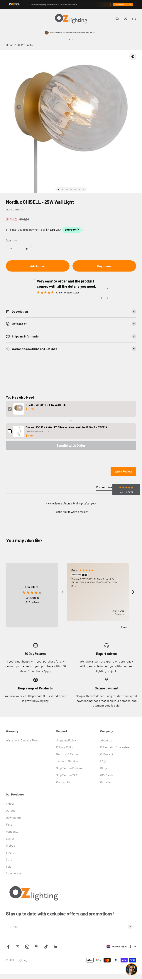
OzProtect (106, 754)
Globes (10, 845)
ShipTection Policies (69, 768)
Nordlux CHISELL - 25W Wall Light (46, 405)
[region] (98, 592)
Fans (9, 824)
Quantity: (12, 240)
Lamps (10, 838)
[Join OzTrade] (71, 4)
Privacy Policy (65, 747)
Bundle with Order (71, 445)
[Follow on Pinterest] (36, 946)
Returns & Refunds (68, 754)
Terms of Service (67, 761)
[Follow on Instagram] (27, 946)
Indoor (10, 803)
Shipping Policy (66, 740)
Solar (9, 866)
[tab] (107, 488)
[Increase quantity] (26, 248)
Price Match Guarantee (114, 747)
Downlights (13, 817)
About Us (106, 740)
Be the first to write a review (71, 511)
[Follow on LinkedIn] (55, 946)
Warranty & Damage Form (22, 740)
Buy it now (104, 266)
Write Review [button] (123, 471)
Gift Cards (106, 775)
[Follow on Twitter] (17, 946)
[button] (71, 511)
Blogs (104, 768)
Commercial (13, 873)
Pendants (12, 831)
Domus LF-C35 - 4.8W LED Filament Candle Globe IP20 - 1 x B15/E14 (66, 427)
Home (9, 45)
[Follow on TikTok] (46, 946)
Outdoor (11, 810)
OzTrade (105, 782)
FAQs (103, 761)
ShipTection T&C (67, 775)
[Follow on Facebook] (8, 946)
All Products (25, 45)
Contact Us (63, 782)
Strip (9, 859)
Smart (10, 852)
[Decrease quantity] (11, 248)
